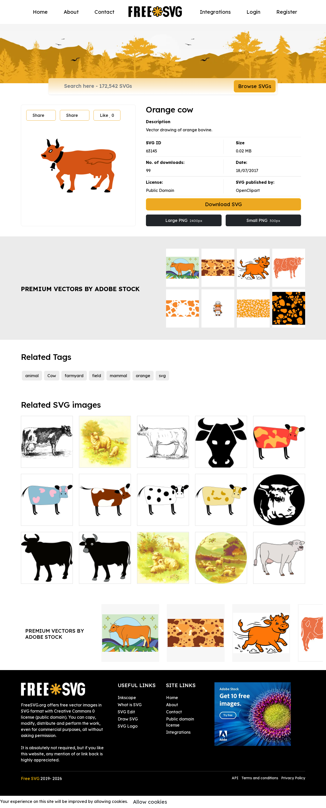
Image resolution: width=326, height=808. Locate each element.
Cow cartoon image (104, 518)
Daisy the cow (98, 576)
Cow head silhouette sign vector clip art (221, 457)
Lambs (207, 576)
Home (40, 12)
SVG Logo (128, 726)
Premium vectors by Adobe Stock (80, 289)
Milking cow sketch (44, 460)
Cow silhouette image (46, 573)
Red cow (267, 460)
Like (107, 115)
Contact (104, 12)
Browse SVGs (254, 86)
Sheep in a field (100, 460)
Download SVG (223, 204)
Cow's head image (277, 518)
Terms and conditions (259, 778)
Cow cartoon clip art (221, 518)
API (235, 778)
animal (32, 375)
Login (253, 12)
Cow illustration (158, 460)
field (96, 375)
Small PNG (263, 220)
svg (162, 375)
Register (286, 12)
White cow (153, 518)
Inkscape (127, 697)
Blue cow (35, 518)
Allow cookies (150, 802)
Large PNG (183, 220)
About (71, 12)
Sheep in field (156, 576)
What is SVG (130, 704)
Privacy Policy (293, 778)
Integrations (215, 12)
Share (38, 115)
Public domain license (180, 722)
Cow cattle (269, 576)
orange (143, 375)
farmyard (74, 375)
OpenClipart (248, 190)
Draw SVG (128, 718)
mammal (118, 375)
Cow (51, 375)
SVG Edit (126, 711)
